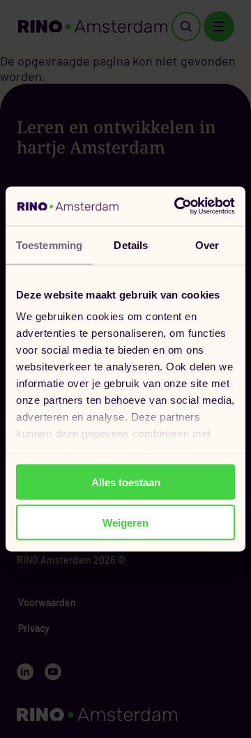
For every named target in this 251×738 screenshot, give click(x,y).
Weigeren (125, 523)
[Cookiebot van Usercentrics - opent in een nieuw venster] (177, 206)
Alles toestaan (125, 482)
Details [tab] (131, 244)
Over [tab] (207, 244)
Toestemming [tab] (49, 244)
